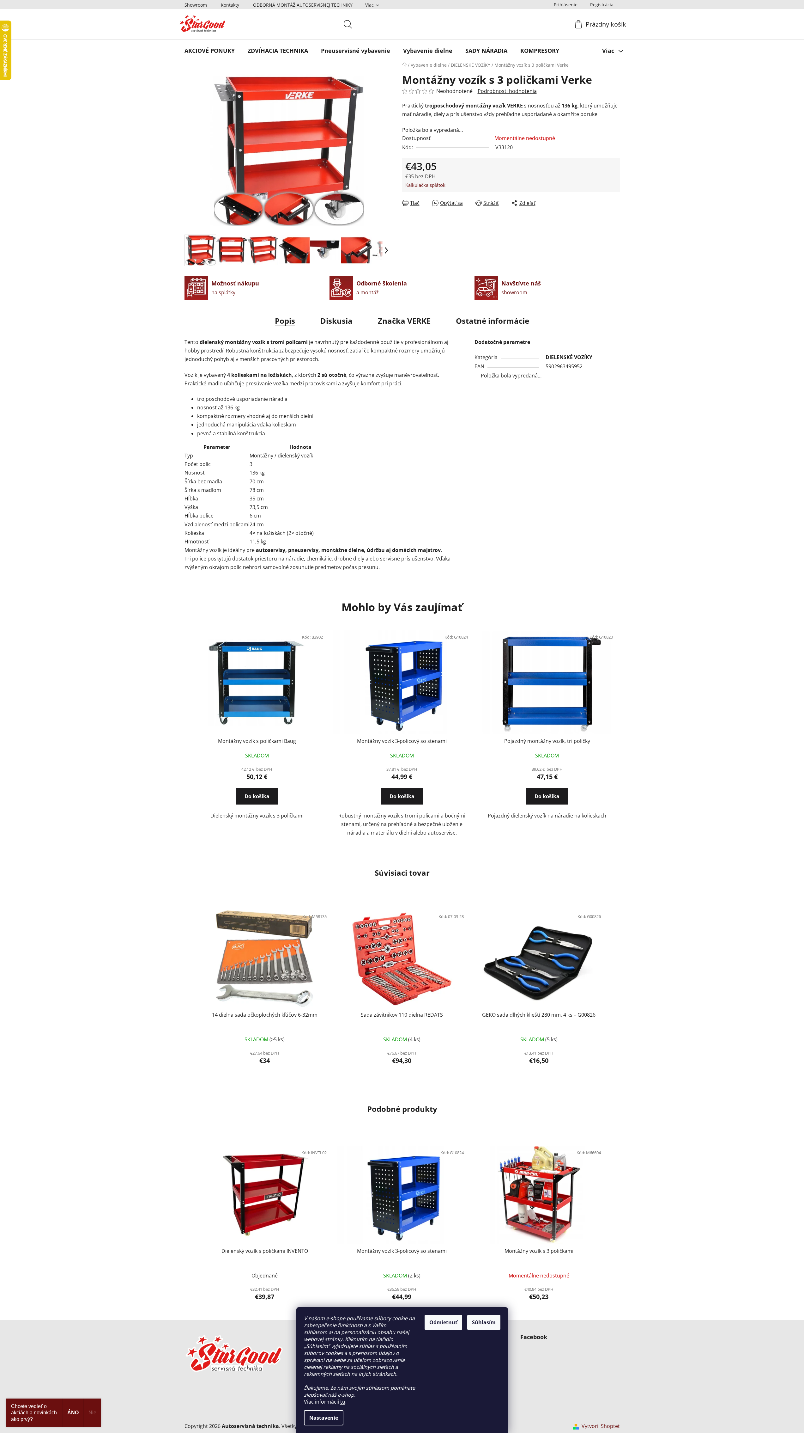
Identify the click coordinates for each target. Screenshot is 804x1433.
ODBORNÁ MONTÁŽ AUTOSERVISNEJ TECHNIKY (303, 5)
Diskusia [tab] (336, 320)
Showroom (195, 5)
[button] (257, 793)
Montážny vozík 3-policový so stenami (402, 741)
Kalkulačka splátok (425, 185)
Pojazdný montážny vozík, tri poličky (547, 741)
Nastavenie (323, 1417)
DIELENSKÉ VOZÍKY (569, 357)
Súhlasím (484, 1322)
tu (342, 1401)
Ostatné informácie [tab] (492, 320)
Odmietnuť (443, 1322)
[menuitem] (209, 50)
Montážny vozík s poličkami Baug (257, 741)
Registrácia (602, 5)
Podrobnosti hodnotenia (507, 91)
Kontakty (230, 5)
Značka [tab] (404, 320)
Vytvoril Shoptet (601, 1426)
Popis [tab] (285, 320)
